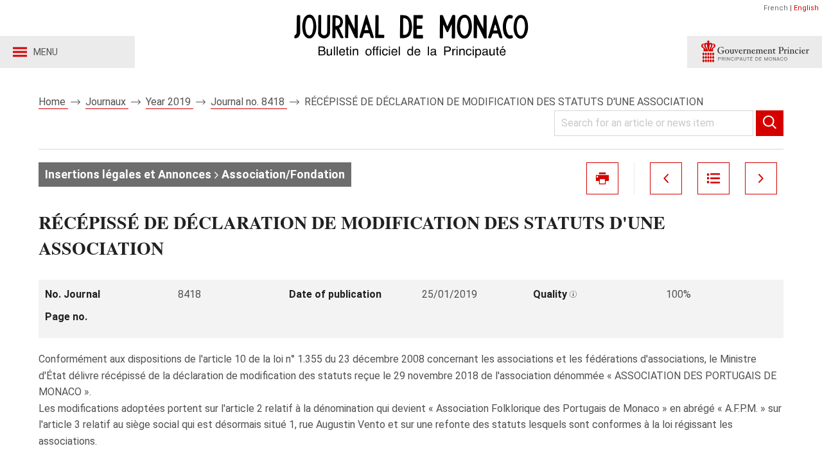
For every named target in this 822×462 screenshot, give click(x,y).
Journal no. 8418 (249, 102)
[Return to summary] (713, 178)
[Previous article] (666, 178)
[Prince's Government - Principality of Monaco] (754, 52)
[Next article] (761, 178)
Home (53, 102)
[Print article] (602, 178)
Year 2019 (169, 102)
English (806, 8)
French (776, 8)
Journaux (106, 102)
